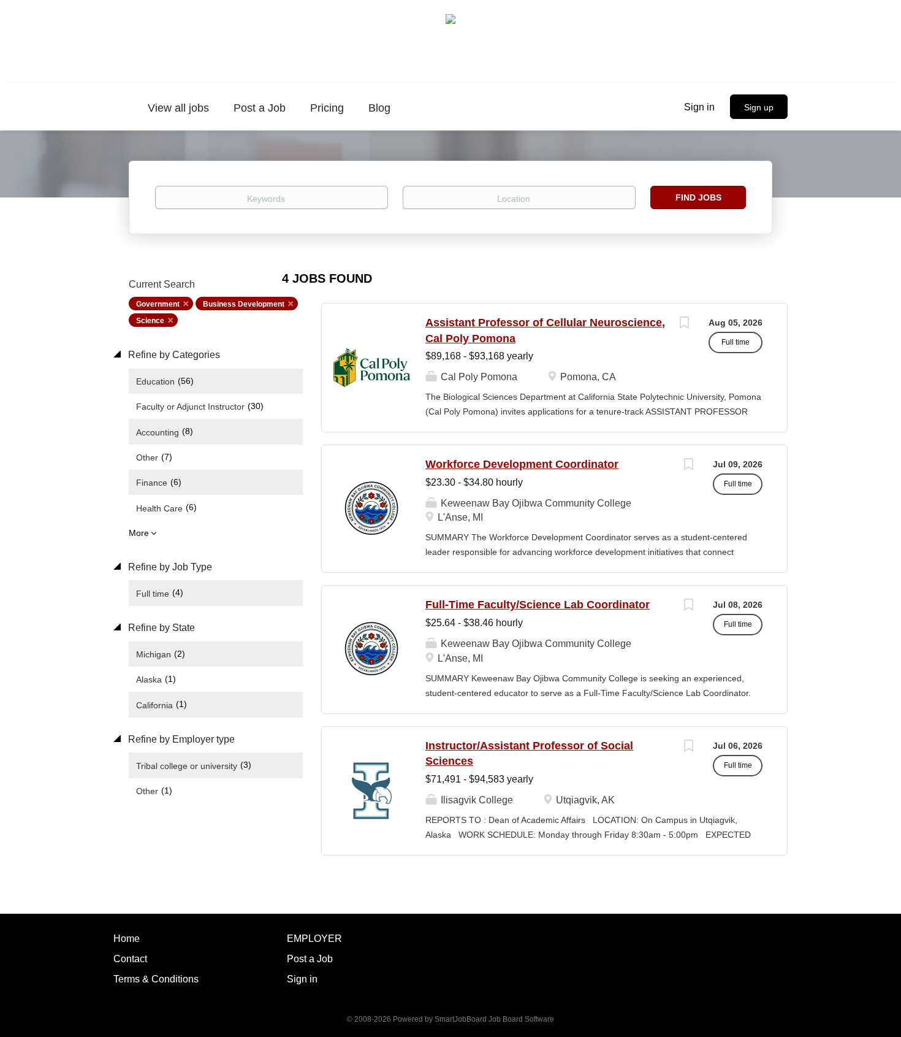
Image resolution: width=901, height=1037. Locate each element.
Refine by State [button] (160, 627)
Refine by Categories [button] (173, 355)
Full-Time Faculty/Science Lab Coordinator (537, 605)
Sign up (759, 107)
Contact (130, 959)
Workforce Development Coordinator (521, 464)
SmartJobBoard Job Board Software (494, 1019)
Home (126, 938)
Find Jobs (698, 197)
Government (158, 304)
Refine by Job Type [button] (169, 567)
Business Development (243, 304)
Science (150, 320)
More (139, 533)
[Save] (684, 324)
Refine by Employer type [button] (180, 739)
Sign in (699, 107)
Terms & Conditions (156, 979)
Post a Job (310, 959)
